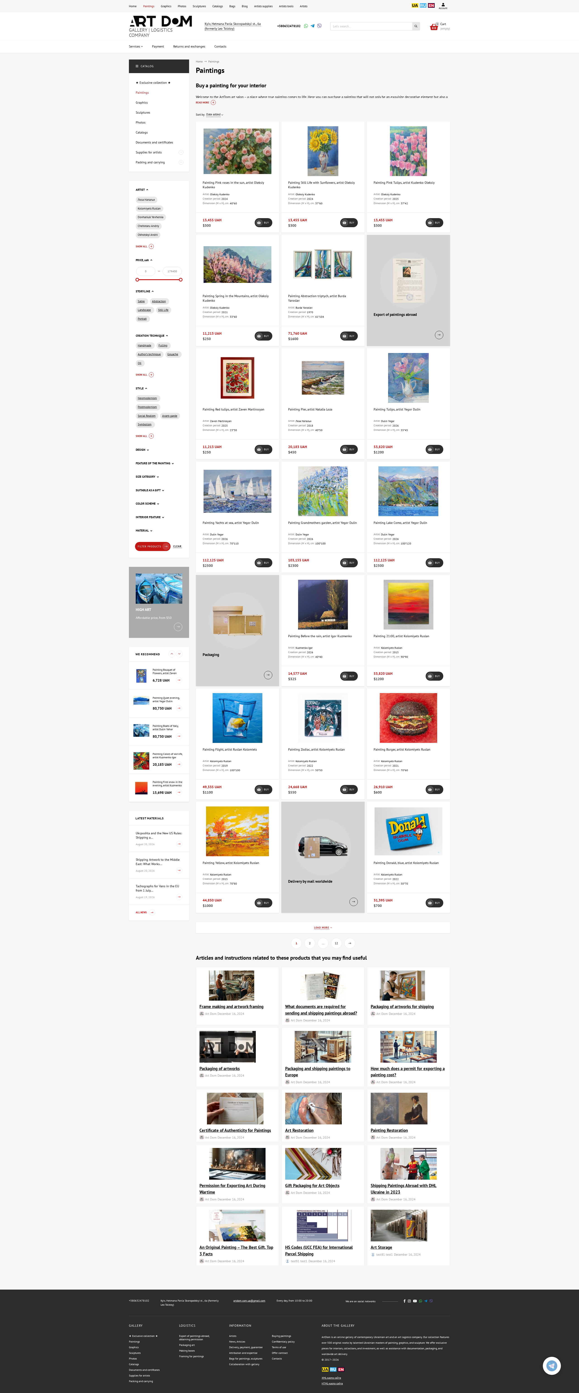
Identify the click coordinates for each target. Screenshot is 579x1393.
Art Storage (381, 1247)
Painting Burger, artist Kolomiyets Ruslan (402, 749)
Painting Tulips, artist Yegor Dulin (397, 409)
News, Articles (237, 1341)
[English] (431, 8)
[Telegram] (312, 26)
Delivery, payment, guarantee (246, 1347)
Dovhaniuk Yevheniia (150, 217)
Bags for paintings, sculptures (245, 1358)
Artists (303, 6)
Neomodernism (147, 398)
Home (133, 6)
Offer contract (280, 1353)
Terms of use (279, 1347)
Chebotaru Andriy (148, 226)
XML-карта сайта (331, 1377)
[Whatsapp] (305, 26)
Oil (139, 363)
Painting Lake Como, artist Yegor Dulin (400, 523)
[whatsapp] (420, 1301)
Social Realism (147, 416)
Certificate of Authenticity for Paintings (235, 1130)
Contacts (277, 1358)
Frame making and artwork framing (231, 1006)
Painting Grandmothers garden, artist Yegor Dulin (322, 523)
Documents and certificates (144, 1370)
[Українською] (415, 8)
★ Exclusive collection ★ (143, 1336)
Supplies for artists (139, 1375)
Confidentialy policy (283, 1341)
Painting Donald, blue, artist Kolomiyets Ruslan (406, 863)
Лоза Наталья (146, 200)
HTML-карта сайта (332, 1383)
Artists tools (286, 6)
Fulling (163, 345)
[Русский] (423, 8)
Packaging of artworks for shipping (402, 1006)
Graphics (166, 6)
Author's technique (149, 354)
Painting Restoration (389, 1130)
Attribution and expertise (243, 1353)
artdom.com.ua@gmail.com (249, 1300)
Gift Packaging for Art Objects (312, 1185)
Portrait (142, 319)
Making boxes (187, 1350)
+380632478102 (289, 26)
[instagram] (409, 1301)
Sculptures (199, 6)
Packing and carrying (141, 1381)
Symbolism (145, 424)
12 (336, 943)
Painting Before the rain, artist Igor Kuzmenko (320, 636)
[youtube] (415, 1301)
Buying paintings (281, 1336)
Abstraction (159, 301)
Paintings (148, 6)
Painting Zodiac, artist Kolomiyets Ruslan (316, 749)
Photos (182, 6)
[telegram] (425, 1301)
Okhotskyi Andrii (148, 235)
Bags (232, 6)
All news (141, 912)
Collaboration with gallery (244, 1364)
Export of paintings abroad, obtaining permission (194, 1337)
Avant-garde (169, 416)
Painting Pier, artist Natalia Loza (310, 409)
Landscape (144, 310)
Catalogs (217, 6)
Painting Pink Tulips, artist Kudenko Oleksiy (404, 183)
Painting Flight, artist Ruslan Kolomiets (230, 749)
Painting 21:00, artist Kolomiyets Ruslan (401, 636)
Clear (177, 546)
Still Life (163, 310)
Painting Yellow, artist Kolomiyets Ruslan (231, 863)
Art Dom (210, 1013)
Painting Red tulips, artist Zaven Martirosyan (233, 409)
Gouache (172, 354)
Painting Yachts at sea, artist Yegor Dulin (231, 523)
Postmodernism (147, 407)
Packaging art (187, 1345)
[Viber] (318, 26)
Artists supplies (263, 6)
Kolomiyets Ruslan (149, 208)
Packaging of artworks (219, 1068)
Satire (141, 301)
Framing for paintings (191, 1356)
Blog (245, 6)
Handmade (144, 345)
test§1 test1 (299, 1261)
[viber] (431, 1301)
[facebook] (405, 1301)
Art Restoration (299, 1130)
